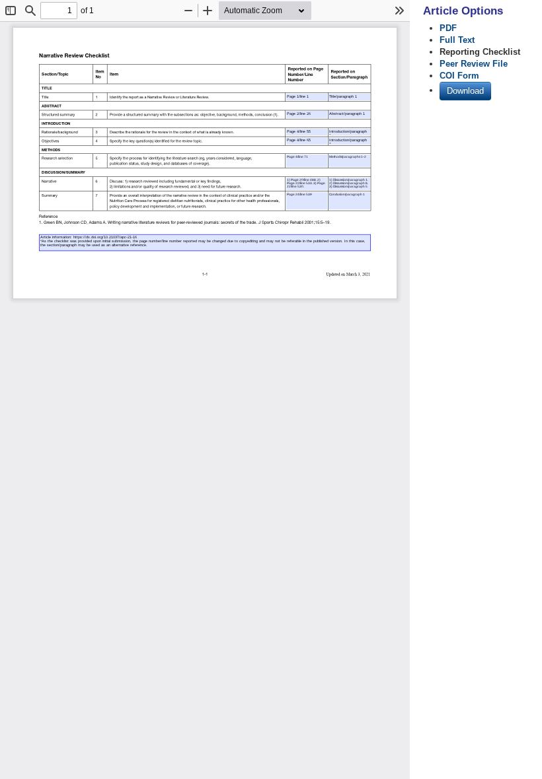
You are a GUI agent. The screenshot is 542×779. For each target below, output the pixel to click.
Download (465, 91)
